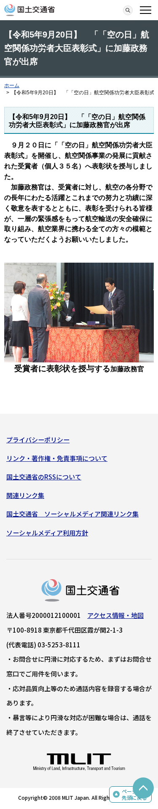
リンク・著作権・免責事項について (56, 458)
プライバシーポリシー (38, 439)
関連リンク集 (25, 495)
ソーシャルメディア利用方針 (47, 532)
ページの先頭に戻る (134, 794)
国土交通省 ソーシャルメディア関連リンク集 (72, 513)
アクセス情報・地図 (115, 615)
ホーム (11, 85)
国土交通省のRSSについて (43, 476)
